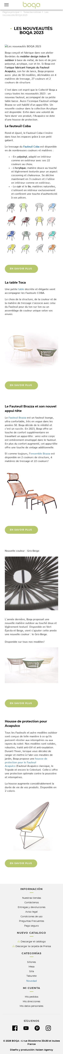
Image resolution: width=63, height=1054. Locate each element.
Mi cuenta (31, 988)
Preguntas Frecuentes (31, 921)
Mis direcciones (31, 1001)
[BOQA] (31, 5)
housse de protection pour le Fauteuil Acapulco (26, 762)
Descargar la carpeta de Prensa (33, 946)
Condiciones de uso (31, 916)
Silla (31, 971)
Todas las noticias (32, 12)
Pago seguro (31, 926)
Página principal (10, 12)
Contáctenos (31, 902)
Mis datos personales (31, 1006)
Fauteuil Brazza (17, 417)
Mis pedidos (31, 997)
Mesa (31, 966)
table (21, 289)
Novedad (31, 981)
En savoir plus (21, 268)
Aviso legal (31, 912)
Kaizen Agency (44, 1050)
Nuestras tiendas (31, 898)
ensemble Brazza (40, 453)
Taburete (31, 976)
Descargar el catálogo (33, 941)
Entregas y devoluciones (31, 907)
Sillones (31, 962)
